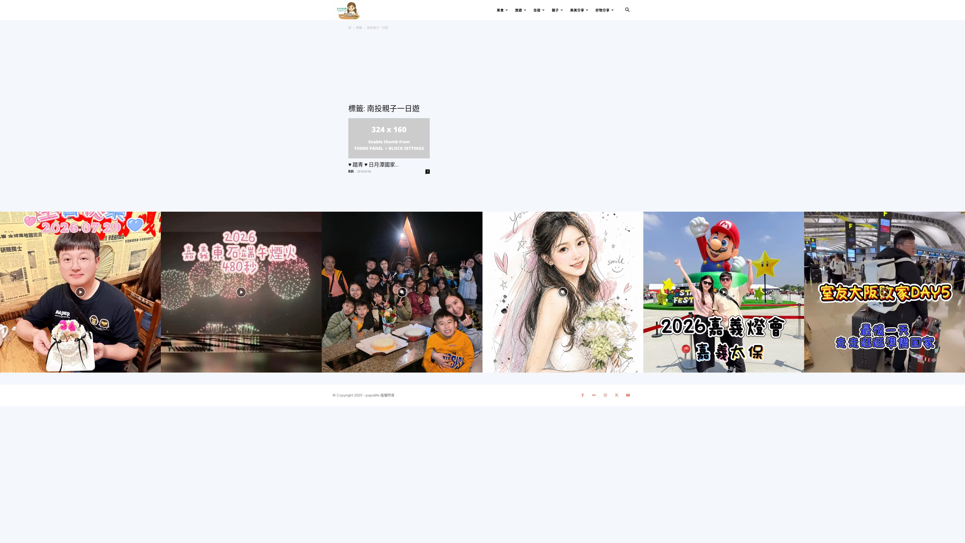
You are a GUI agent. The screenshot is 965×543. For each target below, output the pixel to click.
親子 (555, 10)
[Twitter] (616, 395)
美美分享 (577, 10)
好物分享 (603, 10)
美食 (500, 10)
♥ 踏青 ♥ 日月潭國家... (373, 165)
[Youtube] (627, 395)
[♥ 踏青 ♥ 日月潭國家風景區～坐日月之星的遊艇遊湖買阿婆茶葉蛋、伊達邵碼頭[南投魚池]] (389, 138)
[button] (627, 10)
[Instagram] (605, 395)
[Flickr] (594, 395)
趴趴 (351, 171)
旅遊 (518, 10)
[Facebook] (582, 395)
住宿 (537, 10)
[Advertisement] (482, 68)
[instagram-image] (80, 292)
